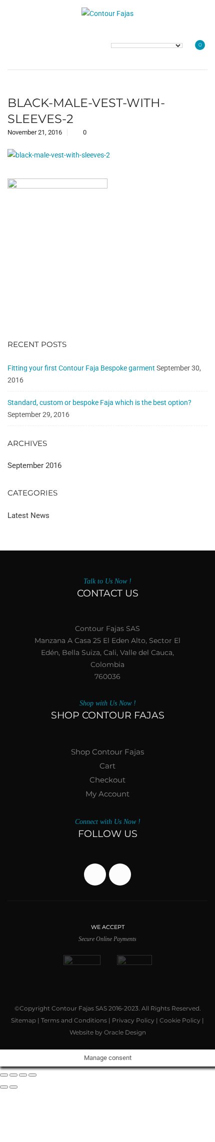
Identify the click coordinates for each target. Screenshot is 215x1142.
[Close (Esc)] (32, 1075)
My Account (108, 793)
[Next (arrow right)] (14, 1087)
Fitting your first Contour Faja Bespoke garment (81, 368)
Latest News (29, 515)
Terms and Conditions (74, 1020)
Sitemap (23, 1020)
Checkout (108, 779)
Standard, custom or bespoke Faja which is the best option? (100, 402)
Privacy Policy (133, 1020)
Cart (108, 765)
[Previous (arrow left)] (4, 1087)
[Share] (23, 1075)
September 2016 (35, 465)
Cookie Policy (180, 1020)
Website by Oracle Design (108, 1032)
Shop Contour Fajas (107, 751)
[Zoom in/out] (4, 1075)
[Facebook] (95, 875)
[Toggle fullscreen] (14, 1075)
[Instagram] (120, 875)
